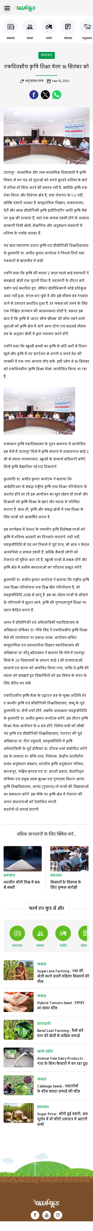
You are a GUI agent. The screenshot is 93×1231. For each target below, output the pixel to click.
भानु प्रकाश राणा (34, 81)
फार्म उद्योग (45, 1052)
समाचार (11, 38)
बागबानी (44, 1024)
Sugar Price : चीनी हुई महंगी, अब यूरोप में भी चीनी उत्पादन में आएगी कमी (62, 1119)
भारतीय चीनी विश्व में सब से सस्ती (22, 885)
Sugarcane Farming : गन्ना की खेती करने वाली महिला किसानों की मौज (63, 976)
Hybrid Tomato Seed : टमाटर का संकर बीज (60, 1005)
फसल (30, 38)
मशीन (49, 38)
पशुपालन (87, 38)
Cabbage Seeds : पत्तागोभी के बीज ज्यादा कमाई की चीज (58, 1089)
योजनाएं (68, 38)
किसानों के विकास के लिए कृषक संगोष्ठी (65, 885)
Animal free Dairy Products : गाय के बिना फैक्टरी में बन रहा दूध (62, 1061)
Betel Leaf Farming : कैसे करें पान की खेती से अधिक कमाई (60, 1033)
